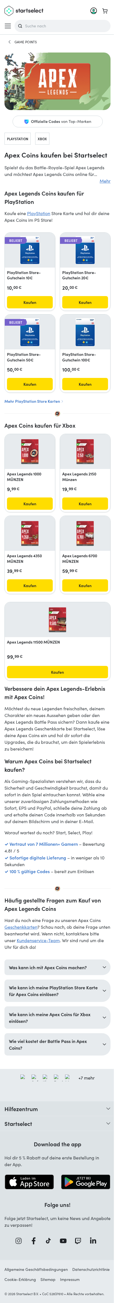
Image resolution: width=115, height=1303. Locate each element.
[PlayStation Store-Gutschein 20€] (85, 250)
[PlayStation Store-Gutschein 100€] (85, 332)
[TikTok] (48, 1254)
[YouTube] (62, 1254)
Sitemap (89, 1292)
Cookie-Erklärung (62, 1292)
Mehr (105, 181)
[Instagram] (18, 1254)
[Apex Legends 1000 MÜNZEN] (30, 452)
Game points (26, 42)
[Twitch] (77, 1254)
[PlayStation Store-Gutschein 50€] (30, 332)
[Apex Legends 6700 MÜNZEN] (85, 533)
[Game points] (9, 42)
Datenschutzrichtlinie (23, 1292)
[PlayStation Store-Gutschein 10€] (30, 250)
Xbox (42, 138)
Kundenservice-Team (38, 940)
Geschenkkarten (20, 927)
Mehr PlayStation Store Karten (32, 401)
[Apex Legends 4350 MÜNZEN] (30, 533)
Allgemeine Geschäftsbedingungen (36, 1282)
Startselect (18, 1138)
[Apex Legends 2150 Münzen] (85, 452)
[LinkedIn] (92, 1254)
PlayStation (17, 138)
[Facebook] (33, 1254)
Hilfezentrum (21, 1123)
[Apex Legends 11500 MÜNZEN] (57, 620)
